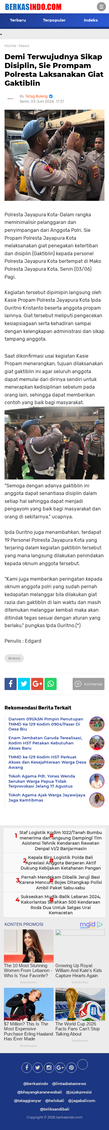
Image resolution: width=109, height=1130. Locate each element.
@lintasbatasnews (69, 1083)
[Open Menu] (101, 6)
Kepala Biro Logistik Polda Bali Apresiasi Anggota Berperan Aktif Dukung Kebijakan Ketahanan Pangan (61, 863)
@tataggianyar (27, 1100)
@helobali (54, 1100)
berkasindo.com (69, 1117)
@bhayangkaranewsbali (39, 1092)
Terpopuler (54, 20)
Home (10, 45)
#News (14, 658)
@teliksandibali (54, 1109)
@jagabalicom (81, 1100)
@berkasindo (35, 1083)
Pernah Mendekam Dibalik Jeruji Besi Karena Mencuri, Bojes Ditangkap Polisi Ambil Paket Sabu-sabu (60, 882)
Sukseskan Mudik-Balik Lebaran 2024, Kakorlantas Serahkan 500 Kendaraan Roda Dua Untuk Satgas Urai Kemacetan (61, 904)
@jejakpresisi (79, 1092)
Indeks (91, 20)
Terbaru (18, 20)
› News (23, 45)
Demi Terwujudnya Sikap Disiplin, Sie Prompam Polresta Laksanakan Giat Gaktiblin (54, 69)
